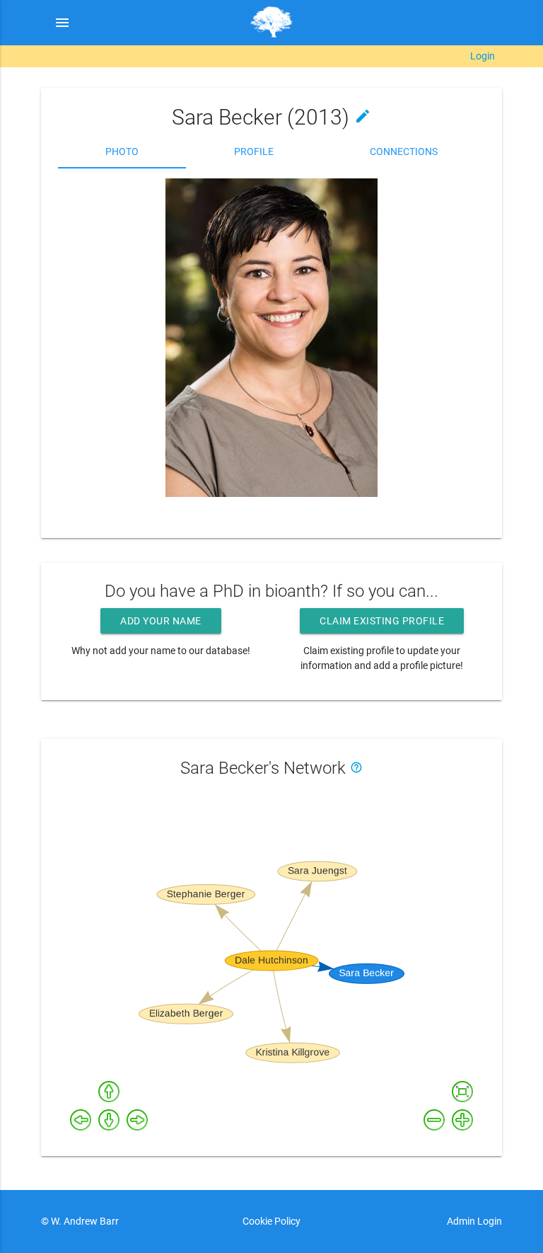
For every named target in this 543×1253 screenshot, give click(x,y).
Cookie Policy (271, 1221)
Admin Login (474, 1221)
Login (482, 56)
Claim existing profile (382, 620)
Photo (122, 151)
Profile (254, 151)
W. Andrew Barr (84, 1221)
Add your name (161, 620)
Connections (404, 151)
